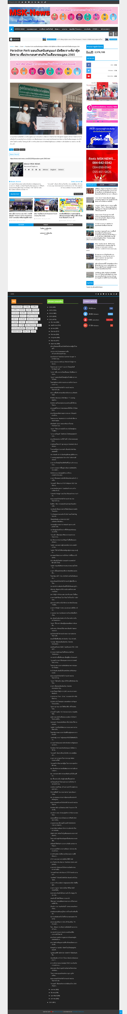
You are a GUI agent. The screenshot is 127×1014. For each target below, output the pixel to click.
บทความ (14, 319)
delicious (45, 169)
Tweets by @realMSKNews (94, 287)
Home (11, 46)
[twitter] (22, 2)
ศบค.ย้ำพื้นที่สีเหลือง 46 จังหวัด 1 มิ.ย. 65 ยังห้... (63, 639)
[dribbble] (32, 2)
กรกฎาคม (54, 337)
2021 (51, 1002)
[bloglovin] (28, 2)
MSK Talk (26, 331)
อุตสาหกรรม (30, 328)
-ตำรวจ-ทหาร (105, 29)
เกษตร (29, 310)
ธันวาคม (53, 322)
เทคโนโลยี (15, 316)
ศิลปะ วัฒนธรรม (30, 325)
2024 (51, 313)
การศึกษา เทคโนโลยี (46, 29)
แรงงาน (64, 29)
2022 (51, 319)
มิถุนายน (53, 340)
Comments (112, 185)
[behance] (38, 2)
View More (79, 194)
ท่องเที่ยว (23, 313)
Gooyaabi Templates (78, 1012)
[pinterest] (25, 2)
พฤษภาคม (54, 343)
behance (61, 169)
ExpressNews (90, 39)
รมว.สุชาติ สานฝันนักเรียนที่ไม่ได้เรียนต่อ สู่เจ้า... (64, 586)
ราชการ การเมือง (32, 322)
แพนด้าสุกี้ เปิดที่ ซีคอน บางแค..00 (60, 898)
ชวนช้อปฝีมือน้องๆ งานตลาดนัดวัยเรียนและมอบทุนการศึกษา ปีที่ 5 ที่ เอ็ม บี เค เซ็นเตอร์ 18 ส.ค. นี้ (70, 215)
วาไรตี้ (21, 325)
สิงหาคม (53, 334)
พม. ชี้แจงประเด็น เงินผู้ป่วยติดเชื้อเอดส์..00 (62, 779)
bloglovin (53, 169)
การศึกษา (34, 306)
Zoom (21, 46)
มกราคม (53, 998)
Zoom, (33, 59)
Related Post (15, 194)
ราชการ (22, 322)
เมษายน (53, 989)
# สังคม (16, 149)
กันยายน (53, 331)
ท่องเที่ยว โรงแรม (75, 29)
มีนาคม (53, 992)
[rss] (35, 2)
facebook (70, 224)
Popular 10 (91, 185)
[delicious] (45, 2)
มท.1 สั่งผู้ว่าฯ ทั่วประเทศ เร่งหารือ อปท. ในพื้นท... (64, 594)
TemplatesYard (58, 1012)
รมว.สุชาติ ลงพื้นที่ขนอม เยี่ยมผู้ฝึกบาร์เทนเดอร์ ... (64, 657)
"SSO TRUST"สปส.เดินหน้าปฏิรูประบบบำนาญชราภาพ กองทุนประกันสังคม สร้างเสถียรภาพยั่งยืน (106, 199)
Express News (20, 29)
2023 (51, 316)
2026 (51, 307)
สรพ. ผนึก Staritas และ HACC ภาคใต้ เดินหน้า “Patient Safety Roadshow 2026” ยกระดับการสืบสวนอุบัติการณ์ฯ (20, 215)
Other (95, 29)
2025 (51, 310)
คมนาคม (35, 310)
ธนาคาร (23, 316)
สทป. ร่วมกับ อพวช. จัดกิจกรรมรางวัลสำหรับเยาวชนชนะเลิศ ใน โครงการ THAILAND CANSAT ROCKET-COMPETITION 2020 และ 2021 (101, 247)
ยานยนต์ (14, 322)
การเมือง (26, 306)
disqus (46, 224)
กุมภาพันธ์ (54, 995)
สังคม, (29, 59)
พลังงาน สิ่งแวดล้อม (34, 319)
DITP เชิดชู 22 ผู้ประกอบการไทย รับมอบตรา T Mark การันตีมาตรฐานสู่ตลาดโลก (56, 39)
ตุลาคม (53, 328)
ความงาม (15, 313)
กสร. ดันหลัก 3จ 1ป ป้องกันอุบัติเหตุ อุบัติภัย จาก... (64, 454)
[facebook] (19, 2)
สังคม (56, 29)
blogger (21, 224)
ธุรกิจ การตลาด (32, 316)
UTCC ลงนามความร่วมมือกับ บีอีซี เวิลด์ (61, 859)
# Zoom (22, 149)
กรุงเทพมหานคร (32, 29)
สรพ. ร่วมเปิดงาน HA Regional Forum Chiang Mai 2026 (45, 214)
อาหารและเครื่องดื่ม (18, 328)
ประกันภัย (87, 29)
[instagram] (41, 2)
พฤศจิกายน (54, 325)
